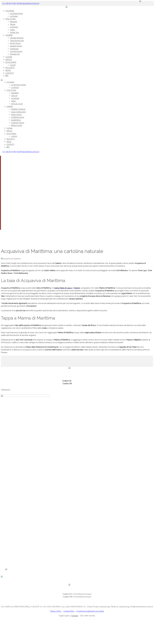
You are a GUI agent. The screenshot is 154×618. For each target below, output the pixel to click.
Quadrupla (14, 49)
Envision (74, 616)
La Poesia (14, 16)
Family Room (15, 43)
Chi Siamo (9, 11)
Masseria (13, 22)
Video (12, 30)
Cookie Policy (69, 611)
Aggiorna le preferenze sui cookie (90, 611)
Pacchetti (10, 68)
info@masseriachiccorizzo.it (59, 374)
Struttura (10, 19)
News (8, 70)
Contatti (9, 73)
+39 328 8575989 (40, 374)
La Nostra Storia (16, 13)
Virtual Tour (14, 32)
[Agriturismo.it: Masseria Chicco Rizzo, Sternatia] (19, 577)
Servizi (8, 59)
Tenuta (12, 24)
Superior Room (16, 46)
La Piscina (14, 27)
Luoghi (13, 65)
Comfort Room (16, 51)
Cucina (8, 57)
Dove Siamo (10, 62)
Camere (9, 35)
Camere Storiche (16, 38)
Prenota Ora (15, 54)
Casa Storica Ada (17, 40)
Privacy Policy (55, 611)
